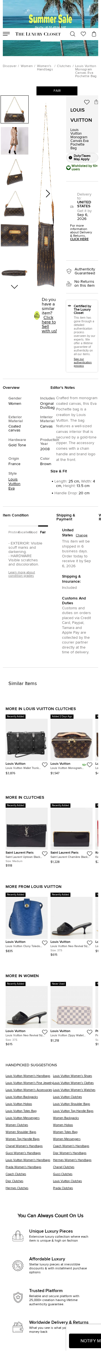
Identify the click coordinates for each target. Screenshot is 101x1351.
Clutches (64, 66)
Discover (10, 66)
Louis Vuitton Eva (14, 483)
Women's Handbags (45, 68)
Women (27, 66)
